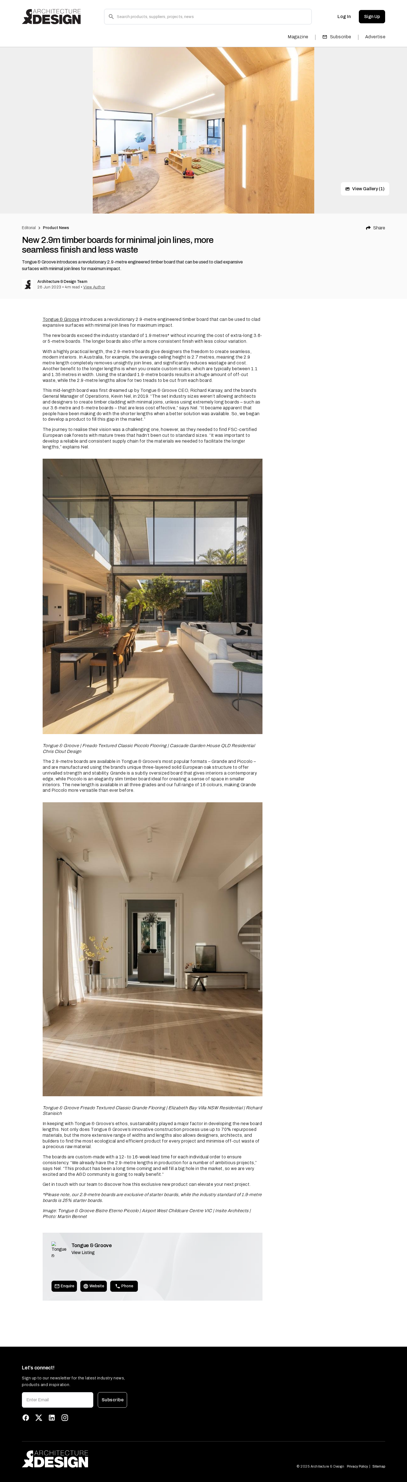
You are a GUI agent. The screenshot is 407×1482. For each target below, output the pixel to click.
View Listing (83, 1252)
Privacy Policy (357, 1466)
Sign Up (372, 16)
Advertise (375, 36)
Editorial (29, 228)
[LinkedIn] (52, 1418)
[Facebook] (26, 1418)
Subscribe (340, 36)
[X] (39, 1418)
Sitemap (378, 1466)
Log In (344, 16)
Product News (56, 228)
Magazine (298, 36)
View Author (94, 287)
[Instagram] (65, 1418)
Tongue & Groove (61, 319)
